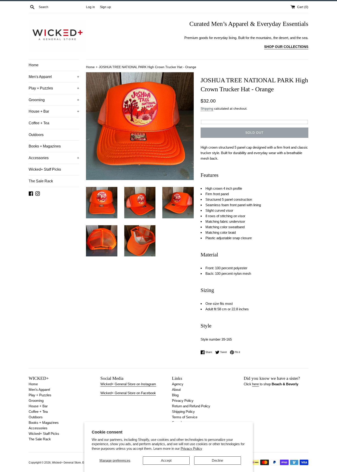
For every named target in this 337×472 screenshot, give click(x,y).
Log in (90, 7)
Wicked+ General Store (66, 462)
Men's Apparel (54, 77)
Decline (217, 460)
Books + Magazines (45, 146)
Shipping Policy (183, 412)
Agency (177, 384)
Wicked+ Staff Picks (45, 169)
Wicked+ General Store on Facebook (128, 393)
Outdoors (36, 135)
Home (34, 65)
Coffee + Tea (39, 123)
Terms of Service (184, 417)
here (255, 384)
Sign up (105, 7)
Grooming (54, 100)
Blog (175, 395)
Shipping (207, 108)
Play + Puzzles (54, 88)
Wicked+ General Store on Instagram (128, 384)
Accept (166, 460)
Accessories (54, 158)
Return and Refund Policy (191, 406)
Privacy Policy (191, 448)
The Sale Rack (41, 181)
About (176, 389)
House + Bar (54, 111)
